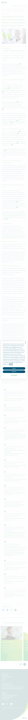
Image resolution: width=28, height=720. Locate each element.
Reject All (14, 371)
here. (11, 364)
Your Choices (14, 375)
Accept (13, 368)
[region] (14, 360)
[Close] (25, 342)
